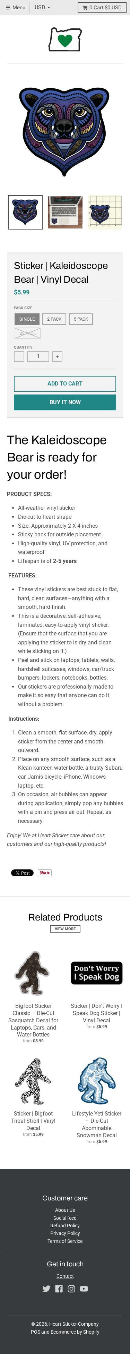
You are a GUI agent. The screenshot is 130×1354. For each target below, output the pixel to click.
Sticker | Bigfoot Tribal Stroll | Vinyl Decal (33, 1120)
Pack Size (23, 308)
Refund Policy (65, 1225)
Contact (65, 1276)
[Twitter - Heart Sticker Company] (46, 1289)
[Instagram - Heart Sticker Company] (71, 1289)
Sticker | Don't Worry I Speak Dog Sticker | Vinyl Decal (96, 1013)
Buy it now (65, 402)
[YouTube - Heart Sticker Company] (84, 1289)
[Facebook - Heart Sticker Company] (59, 1289)
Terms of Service (65, 1241)
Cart (105, 7)
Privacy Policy (65, 1233)
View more (65, 929)
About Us (65, 1210)
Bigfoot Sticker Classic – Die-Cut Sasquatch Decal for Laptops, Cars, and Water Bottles (33, 1020)
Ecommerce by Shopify (75, 1332)
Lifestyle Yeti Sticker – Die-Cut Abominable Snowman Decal (96, 1124)
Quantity (23, 347)
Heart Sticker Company (74, 1324)
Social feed (65, 1218)
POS (35, 1332)
